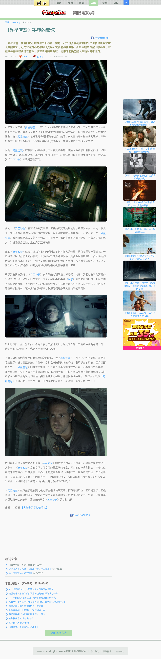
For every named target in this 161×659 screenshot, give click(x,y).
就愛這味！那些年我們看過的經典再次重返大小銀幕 (33, 593)
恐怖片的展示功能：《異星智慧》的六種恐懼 (30, 568)
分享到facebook (101, 37)
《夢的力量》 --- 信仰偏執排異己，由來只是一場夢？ (139, 204)
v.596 (25, 56)
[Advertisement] (58, 537)
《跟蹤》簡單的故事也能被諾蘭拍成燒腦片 (139, 177)
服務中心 (120, 651)
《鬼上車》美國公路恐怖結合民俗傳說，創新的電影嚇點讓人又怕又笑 (139, 286)
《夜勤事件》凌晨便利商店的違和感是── (139, 231)
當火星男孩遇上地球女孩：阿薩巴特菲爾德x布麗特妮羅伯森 (37, 601)
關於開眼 (107, 651)
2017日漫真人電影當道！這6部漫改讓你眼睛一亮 (32, 597)
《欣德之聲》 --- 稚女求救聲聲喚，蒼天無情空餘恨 (139, 150)
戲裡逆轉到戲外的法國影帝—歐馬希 (26, 605)
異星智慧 (30, 127)
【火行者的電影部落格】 (34, 507)
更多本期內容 (58, 633)
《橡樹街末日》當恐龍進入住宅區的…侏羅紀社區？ (139, 257)
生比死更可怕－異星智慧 (20, 573)
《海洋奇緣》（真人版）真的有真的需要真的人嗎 (139, 314)
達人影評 (40, 56)
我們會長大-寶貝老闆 (19, 622)
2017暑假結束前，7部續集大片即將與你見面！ (31, 589)
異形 (70, 279)
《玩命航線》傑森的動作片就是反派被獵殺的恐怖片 (139, 123)
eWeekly (16, 22)
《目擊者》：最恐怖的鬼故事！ (24, 626)
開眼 (7, 22)
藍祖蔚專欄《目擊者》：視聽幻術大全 (27, 610)
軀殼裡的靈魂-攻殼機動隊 (21, 618)
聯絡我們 (94, 651)
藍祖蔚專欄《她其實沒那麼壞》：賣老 (27, 614)
